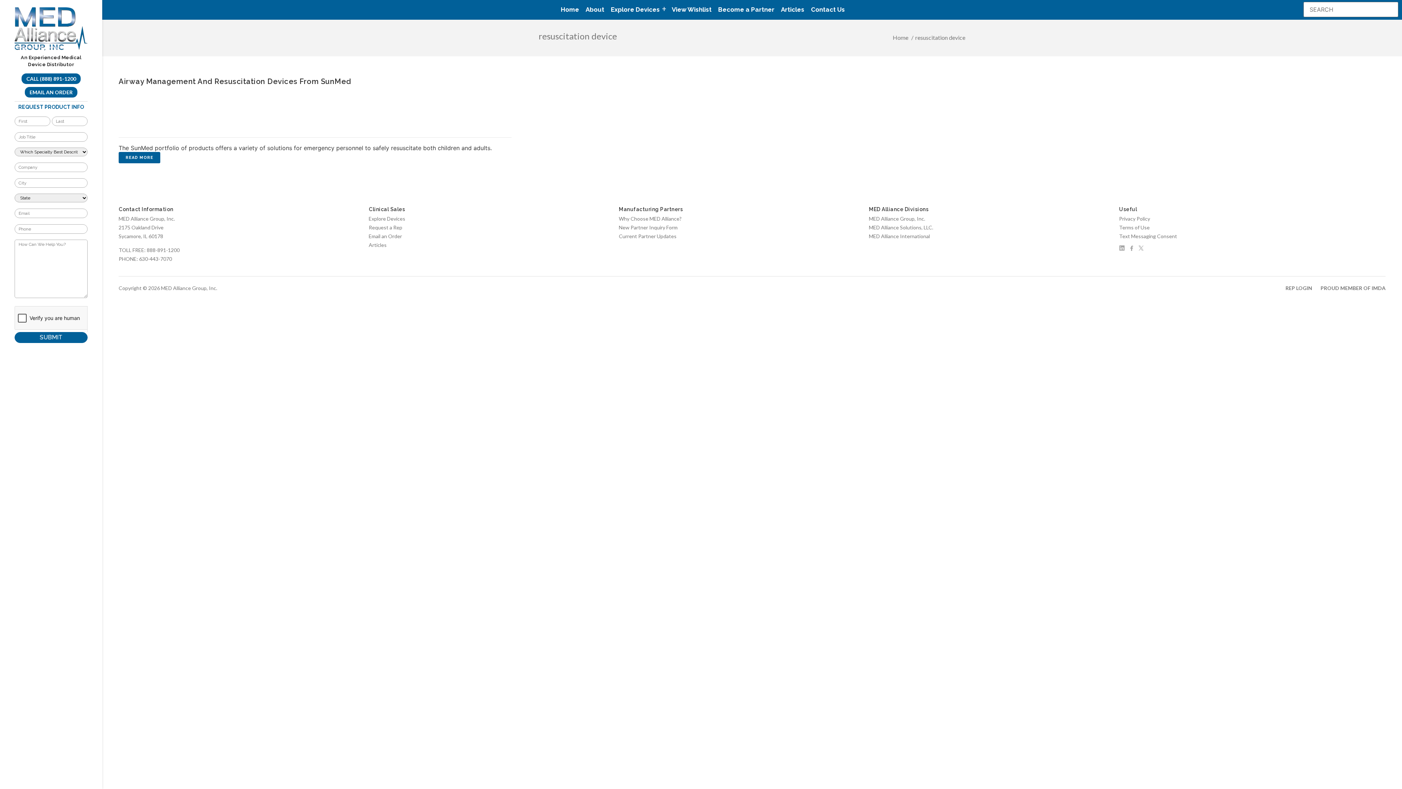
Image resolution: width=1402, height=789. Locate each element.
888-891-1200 (163, 250)
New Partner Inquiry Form (648, 227)
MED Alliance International (899, 236)
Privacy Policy (1134, 219)
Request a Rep (385, 227)
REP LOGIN (1299, 288)
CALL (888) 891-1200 (51, 79)
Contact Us (828, 9)
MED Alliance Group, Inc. (897, 219)
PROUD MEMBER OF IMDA (1353, 288)
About (595, 9)
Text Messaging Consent (1148, 236)
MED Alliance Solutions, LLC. (901, 227)
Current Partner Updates (648, 236)
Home (570, 9)
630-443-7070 (155, 259)
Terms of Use (1134, 227)
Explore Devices (387, 219)
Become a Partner (746, 9)
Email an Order (51, 92)
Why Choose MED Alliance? (650, 219)
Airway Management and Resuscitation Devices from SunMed (235, 81)
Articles (792, 9)
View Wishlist (692, 9)
